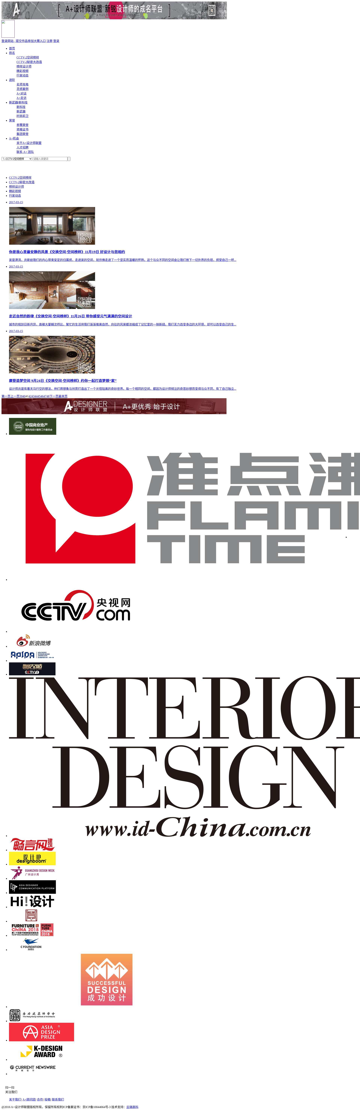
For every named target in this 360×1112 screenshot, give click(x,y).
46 (42, 396)
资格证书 (22, 129)
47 (45, 396)
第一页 (6, 396)
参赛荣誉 (22, 125)
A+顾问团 (28, 1099)
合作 (40, 1099)
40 (24, 396)
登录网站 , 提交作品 (24, 41)
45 (39, 396)
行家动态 (22, 75)
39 (21, 396)
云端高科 (132, 1107)
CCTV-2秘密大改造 (29, 62)
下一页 (54, 396)
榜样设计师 (24, 66)
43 (33, 396)
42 (30, 396)
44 (36, 396)
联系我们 (58, 1099)
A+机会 (14, 138)
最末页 (63, 396)
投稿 (47, 1099)
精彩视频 (22, 71)
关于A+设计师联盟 (28, 143)
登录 (56, 41)
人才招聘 (22, 147)
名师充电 (22, 84)
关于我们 (15, 1099)
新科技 (21, 107)
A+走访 (21, 98)
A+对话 (21, 93)
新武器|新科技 (18, 102)
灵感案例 (22, 89)
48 (48, 396)
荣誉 (12, 120)
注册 (49, 41)
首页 (12, 48)
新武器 (21, 111)
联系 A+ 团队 (25, 152)
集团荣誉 (22, 134)
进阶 (12, 80)
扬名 (12, 53)
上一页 (15, 396)
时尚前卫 (22, 116)
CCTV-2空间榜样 (27, 57)
